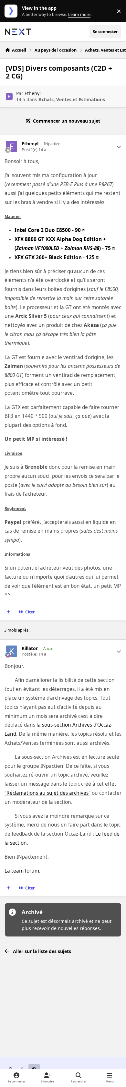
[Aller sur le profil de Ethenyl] (9, 96)
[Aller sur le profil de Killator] (11, 651)
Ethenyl (33, 93)
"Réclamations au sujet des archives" (47, 793)
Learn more (12, 11)
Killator (30, 648)
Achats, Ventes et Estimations (71, 99)
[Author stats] (119, 146)
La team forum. (22, 870)
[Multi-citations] (9, 612)
